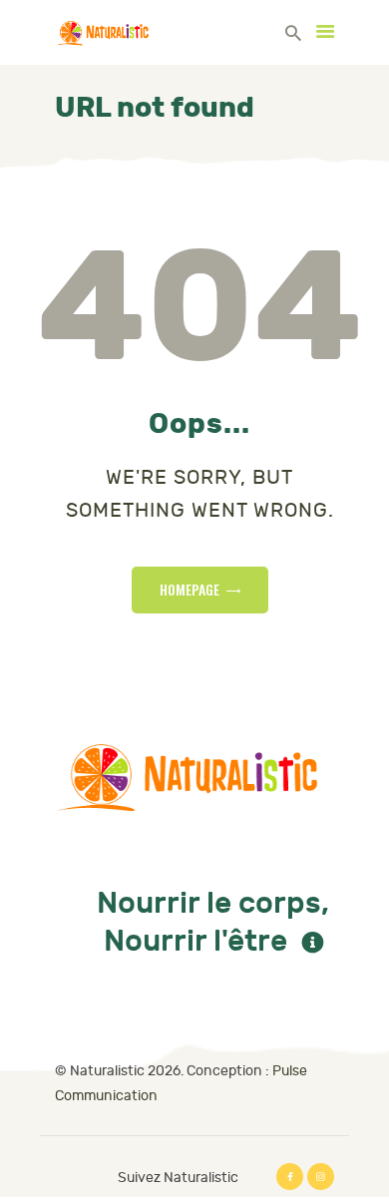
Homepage (189, 589)
